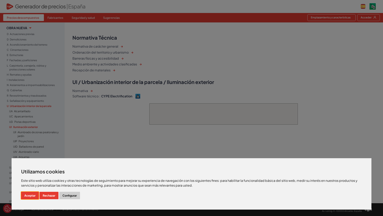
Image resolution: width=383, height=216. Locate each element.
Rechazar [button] (49, 195)
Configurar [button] (69, 195)
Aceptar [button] (30, 195)
